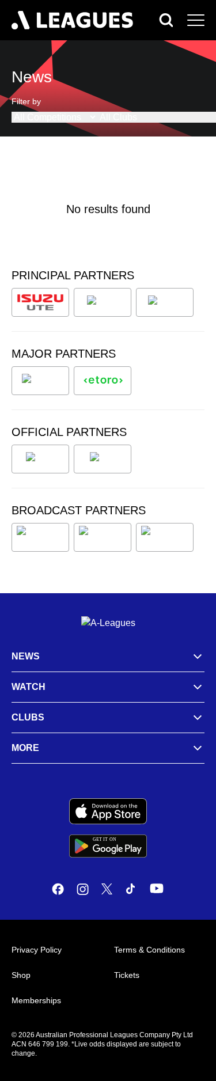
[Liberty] (40, 381)
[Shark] (165, 302)
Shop (21, 975)
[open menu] (195, 20)
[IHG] (102, 459)
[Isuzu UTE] (40, 302)
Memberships (36, 1000)
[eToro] (102, 381)
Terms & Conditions (149, 949)
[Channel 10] (40, 537)
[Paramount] (102, 537)
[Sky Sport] (165, 537)
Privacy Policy (37, 949)
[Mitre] (40, 459)
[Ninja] (102, 302)
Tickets (126, 975)
